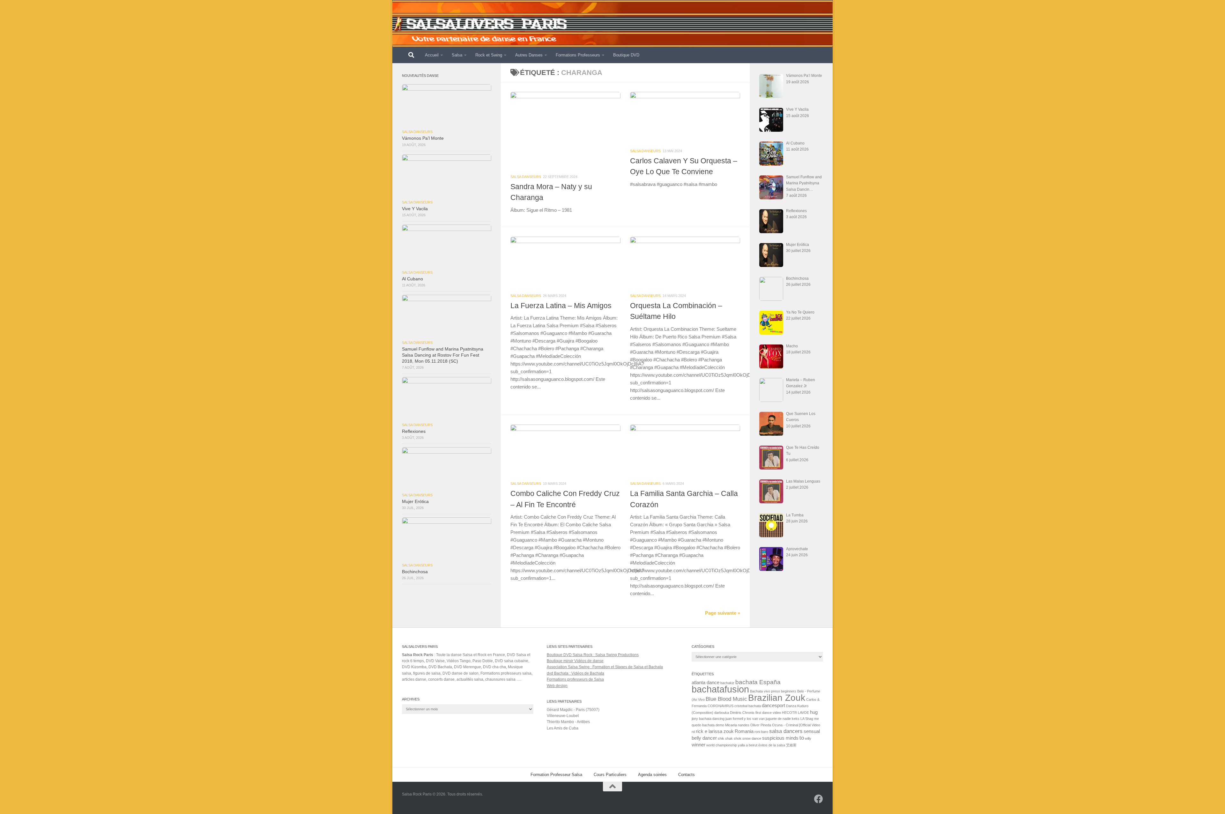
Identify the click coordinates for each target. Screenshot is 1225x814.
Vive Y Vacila (415, 208)
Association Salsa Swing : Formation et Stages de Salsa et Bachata (605, 667)
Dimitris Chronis (742, 712)
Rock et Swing (488, 55)
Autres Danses (529, 55)
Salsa (457, 55)
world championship (721, 745)
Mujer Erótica (415, 501)
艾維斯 (791, 745)
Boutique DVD (626, 55)
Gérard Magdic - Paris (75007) (573, 709)
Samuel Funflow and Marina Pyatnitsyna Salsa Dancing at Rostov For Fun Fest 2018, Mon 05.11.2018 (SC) (442, 355)
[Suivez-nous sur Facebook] (818, 799)
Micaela (731, 725)
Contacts (686, 774)
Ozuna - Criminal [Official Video (796, 725)
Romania (744, 731)
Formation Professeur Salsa (556, 774)
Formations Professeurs (578, 55)
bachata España (758, 681)
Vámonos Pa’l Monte (423, 138)
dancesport (773, 705)
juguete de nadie (778, 719)
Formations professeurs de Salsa (575, 679)
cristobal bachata (747, 706)
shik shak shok (729, 738)
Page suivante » (722, 613)
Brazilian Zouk (776, 698)
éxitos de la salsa (771, 745)
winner (698, 744)
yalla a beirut (747, 745)
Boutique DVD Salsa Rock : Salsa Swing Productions (593, 655)
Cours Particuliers (610, 774)
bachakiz (727, 683)
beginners (788, 691)
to (801, 738)
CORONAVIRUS (720, 706)
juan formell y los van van (745, 719)
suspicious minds (780, 738)
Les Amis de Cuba (562, 728)
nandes (743, 725)
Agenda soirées (652, 774)
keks (795, 719)
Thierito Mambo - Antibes (568, 722)
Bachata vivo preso (765, 691)
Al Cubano (412, 279)
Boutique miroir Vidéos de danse (575, 661)
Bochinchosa (415, 571)
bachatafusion (720, 689)
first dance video (768, 712)
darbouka (721, 712)
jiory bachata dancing (708, 719)
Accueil (432, 55)
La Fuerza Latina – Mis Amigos (561, 305)
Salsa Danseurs (525, 177)
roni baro (761, 732)
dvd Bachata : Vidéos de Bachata (575, 673)
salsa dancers (786, 731)
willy (808, 738)
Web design (557, 686)
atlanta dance (705, 682)
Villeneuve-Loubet (563, 716)
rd (693, 732)
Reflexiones (414, 431)
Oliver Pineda (760, 725)
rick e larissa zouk (715, 731)
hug (814, 712)
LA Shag (806, 719)
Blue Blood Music (726, 699)
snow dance (751, 738)
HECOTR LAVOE (795, 712)
